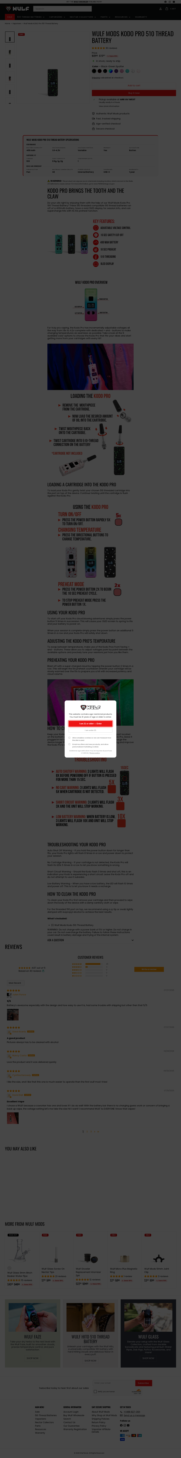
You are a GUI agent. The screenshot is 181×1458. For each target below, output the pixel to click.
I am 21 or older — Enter (90, 724)
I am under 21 (90, 730)
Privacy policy (95, 753)
